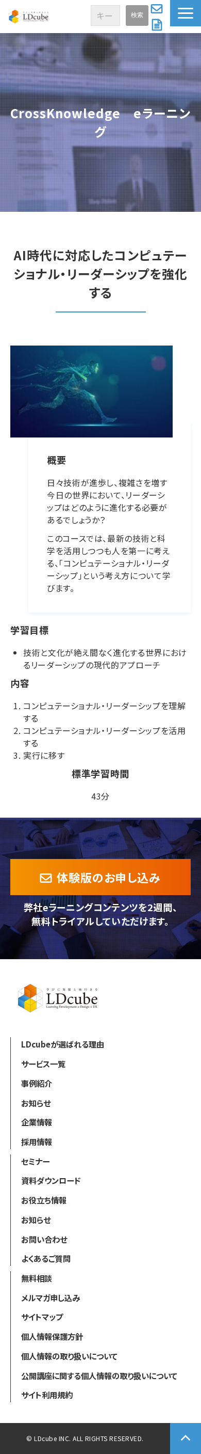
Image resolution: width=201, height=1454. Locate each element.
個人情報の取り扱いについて (69, 1356)
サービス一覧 (43, 1063)
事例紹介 (36, 1083)
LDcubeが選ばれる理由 (62, 1044)
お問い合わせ (157, 8)
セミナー (35, 1161)
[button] (185, 13)
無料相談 (36, 1278)
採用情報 (36, 1141)
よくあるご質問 (46, 1258)
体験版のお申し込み (109, 877)
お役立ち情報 (43, 1200)
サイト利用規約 (47, 1394)
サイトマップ (42, 1316)
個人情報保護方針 (52, 1336)
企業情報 (36, 1122)
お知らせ (36, 1102)
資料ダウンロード (158, 25)
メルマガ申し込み (50, 1297)
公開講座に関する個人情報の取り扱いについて (99, 1375)
